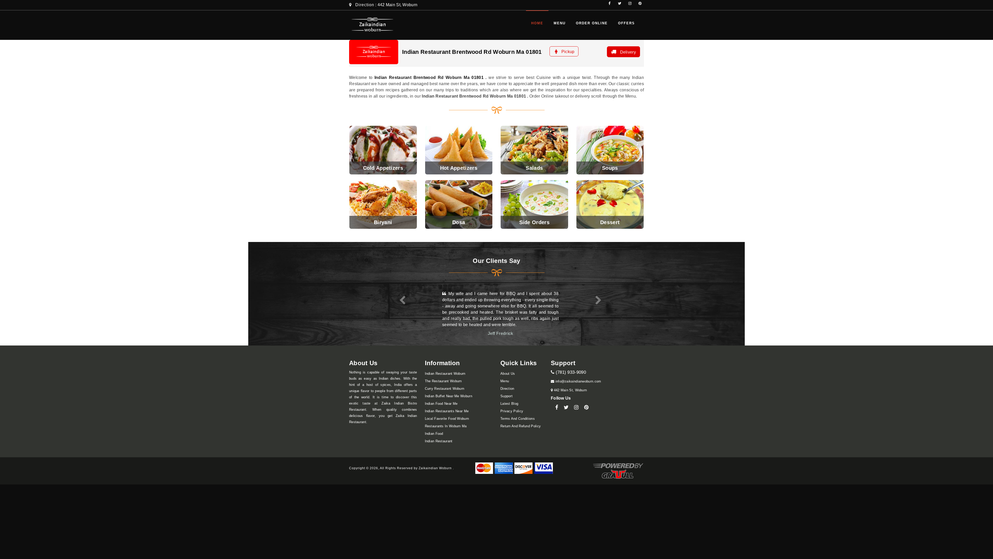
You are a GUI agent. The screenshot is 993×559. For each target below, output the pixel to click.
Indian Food (434, 434)
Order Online (592, 23)
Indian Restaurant (439, 441)
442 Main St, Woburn (570, 390)
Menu (560, 23)
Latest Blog (509, 404)
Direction (364, 5)
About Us (507, 374)
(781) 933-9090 (570, 372)
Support (506, 396)
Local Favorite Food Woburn (447, 419)
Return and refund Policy (520, 426)
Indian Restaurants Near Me (447, 411)
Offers (626, 23)
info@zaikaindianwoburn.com (577, 381)
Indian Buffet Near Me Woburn (448, 396)
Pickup (567, 51)
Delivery (627, 52)
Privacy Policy (511, 411)
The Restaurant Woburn (443, 381)
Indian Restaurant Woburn (445, 374)
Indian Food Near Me (441, 404)
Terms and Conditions (517, 419)
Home (537, 23)
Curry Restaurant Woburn (444, 389)
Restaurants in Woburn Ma (446, 426)
